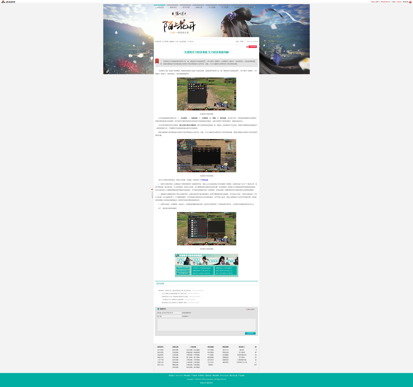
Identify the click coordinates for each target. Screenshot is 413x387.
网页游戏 (405, 2)
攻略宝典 (199, 7)
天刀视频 (212, 7)
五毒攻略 (189, 365)
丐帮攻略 (189, 355)
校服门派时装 (220, 270)
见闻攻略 (175, 355)
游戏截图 (226, 355)
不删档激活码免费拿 (183, 268)
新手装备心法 (228, 270)
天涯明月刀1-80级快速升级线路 (202, 268)
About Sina (179, 375)
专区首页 (160, 7)
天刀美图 (224, 7)
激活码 (242, 350)
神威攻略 (189, 352)
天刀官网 (165, 41)
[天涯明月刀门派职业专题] (228, 259)
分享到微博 (152, 195)
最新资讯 (173, 7)
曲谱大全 (225, 273)
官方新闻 (160, 350)
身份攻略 (175, 367)
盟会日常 (195, 273)
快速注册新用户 (186, 313)
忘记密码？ (185, 316)
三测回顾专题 (241, 360)
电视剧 (210, 365)
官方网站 (242, 357)
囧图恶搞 (226, 360)
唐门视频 (197, 357)
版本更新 (160, 352)
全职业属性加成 (182, 273)
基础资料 (160, 355)
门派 (220, 273)
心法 (176, 41)
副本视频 (211, 352)
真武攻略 (189, 367)
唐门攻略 (189, 357)
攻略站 (172, 41)
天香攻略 (189, 360)
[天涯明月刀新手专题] (213, 259)
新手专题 (186, 7)
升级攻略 (175, 352)
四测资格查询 (241, 355)
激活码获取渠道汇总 (183, 270)
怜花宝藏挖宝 (228, 268)
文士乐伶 (211, 362)
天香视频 (197, 360)
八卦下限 (160, 360)
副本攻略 (175, 350)
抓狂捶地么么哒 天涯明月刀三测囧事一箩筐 (174, 302)
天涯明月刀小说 (242, 362)
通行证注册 (233, 375)
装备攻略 (175, 357)
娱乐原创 (211, 360)
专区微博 (237, 7)
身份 (217, 273)
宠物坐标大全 (220, 268)
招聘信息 (209, 375)
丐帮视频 (197, 355)
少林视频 (197, 362)
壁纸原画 (226, 352)
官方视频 (211, 350)
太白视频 (197, 350)
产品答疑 (241, 375)
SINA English (224, 375)
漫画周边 (226, 362)
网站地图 (187, 375)
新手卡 (378, 2)
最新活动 (160, 357)
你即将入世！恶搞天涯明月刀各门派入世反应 (178, 290)
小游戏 (393, 2)
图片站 (231, 273)
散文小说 (160, 365)
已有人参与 (250, 309)
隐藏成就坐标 (196, 270)
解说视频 (211, 357)
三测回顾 (250, 7)
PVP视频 (210, 355)
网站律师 (216, 375)
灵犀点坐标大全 (205, 270)
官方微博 (242, 352)
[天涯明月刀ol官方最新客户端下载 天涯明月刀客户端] (182, 259)
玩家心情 (160, 362)
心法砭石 (201, 273)
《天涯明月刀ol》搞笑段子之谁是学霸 (172, 299)
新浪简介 (172, 375)
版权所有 (210, 383)
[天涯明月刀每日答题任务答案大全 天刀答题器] (197, 259)
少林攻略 (189, 362)
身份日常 (207, 273)
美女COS (226, 350)
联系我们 (201, 375)
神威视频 (197, 352)
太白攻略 (189, 350)
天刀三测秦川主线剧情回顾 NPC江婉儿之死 (174, 293)
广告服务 (194, 375)
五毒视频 (197, 365)
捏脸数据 (226, 357)
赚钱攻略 (175, 365)
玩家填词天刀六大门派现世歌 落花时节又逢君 (175, 296)
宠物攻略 (175, 362)
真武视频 (197, 367)
